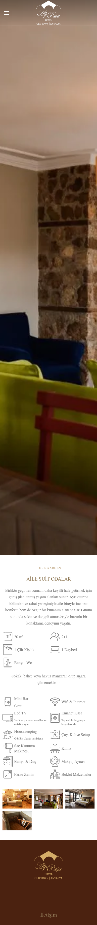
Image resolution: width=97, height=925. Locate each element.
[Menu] (6, 13)
